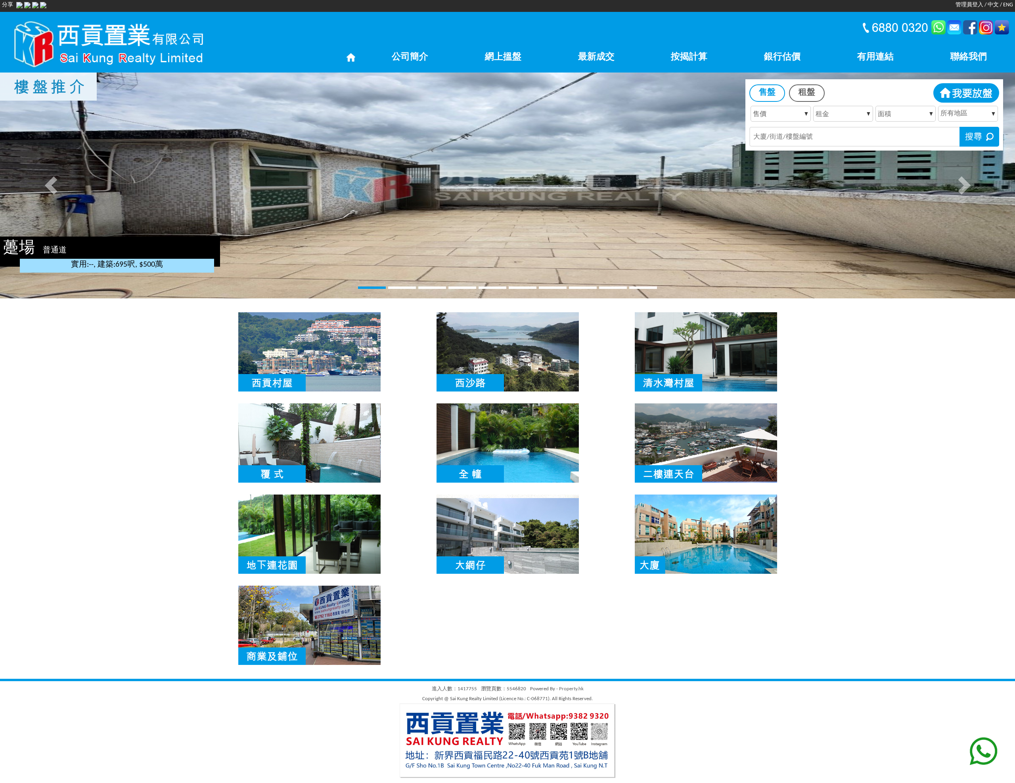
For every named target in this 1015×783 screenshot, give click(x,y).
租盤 (807, 92)
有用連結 (875, 57)
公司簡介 (410, 57)
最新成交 (596, 57)
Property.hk (571, 688)
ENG (1008, 5)
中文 (993, 5)
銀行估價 (782, 57)
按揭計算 (689, 57)
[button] (51, 185)
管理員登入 (969, 5)
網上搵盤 (503, 57)
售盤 (767, 92)
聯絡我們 (968, 57)
